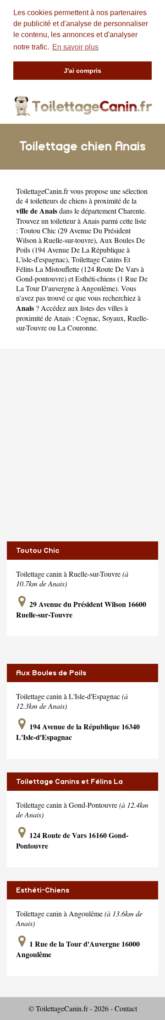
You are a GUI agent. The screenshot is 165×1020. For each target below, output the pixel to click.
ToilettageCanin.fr (42, 191)
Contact (126, 1008)
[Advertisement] (82, 445)
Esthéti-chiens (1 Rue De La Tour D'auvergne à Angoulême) (82, 283)
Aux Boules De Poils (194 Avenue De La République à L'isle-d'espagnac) (80, 249)
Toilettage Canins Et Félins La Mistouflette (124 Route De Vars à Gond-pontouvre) (80, 268)
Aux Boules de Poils (51, 673)
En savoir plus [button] (75, 47)
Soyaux (113, 318)
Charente (131, 210)
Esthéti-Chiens (42, 890)
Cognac (87, 318)
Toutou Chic (38, 550)
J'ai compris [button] (82, 70)
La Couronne (77, 327)
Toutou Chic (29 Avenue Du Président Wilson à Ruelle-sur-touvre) (73, 235)
